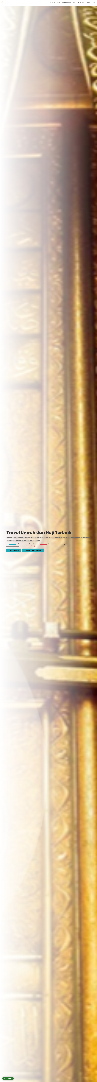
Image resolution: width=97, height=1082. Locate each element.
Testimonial (81, 2)
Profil (58, 2)
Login (93, 2)
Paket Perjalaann (66, 2)
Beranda (52, 2)
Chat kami (9, 1078)
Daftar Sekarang (14, 550)
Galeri (74, 2)
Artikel (88, 2)
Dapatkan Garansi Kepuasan (33, 550)
